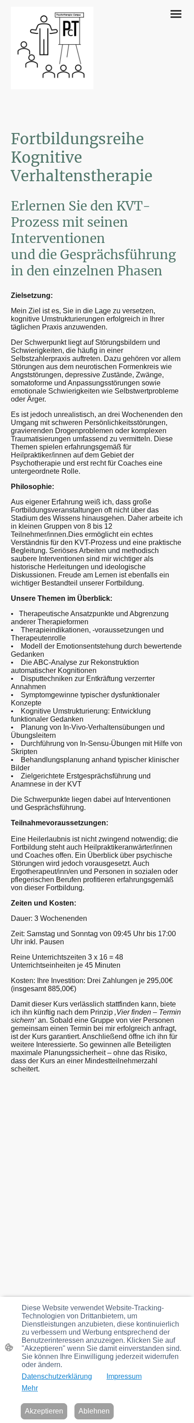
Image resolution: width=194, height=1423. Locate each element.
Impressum (124, 1376)
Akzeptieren (44, 1411)
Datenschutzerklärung (57, 1376)
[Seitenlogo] (52, 48)
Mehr (30, 1388)
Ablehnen (94, 1411)
